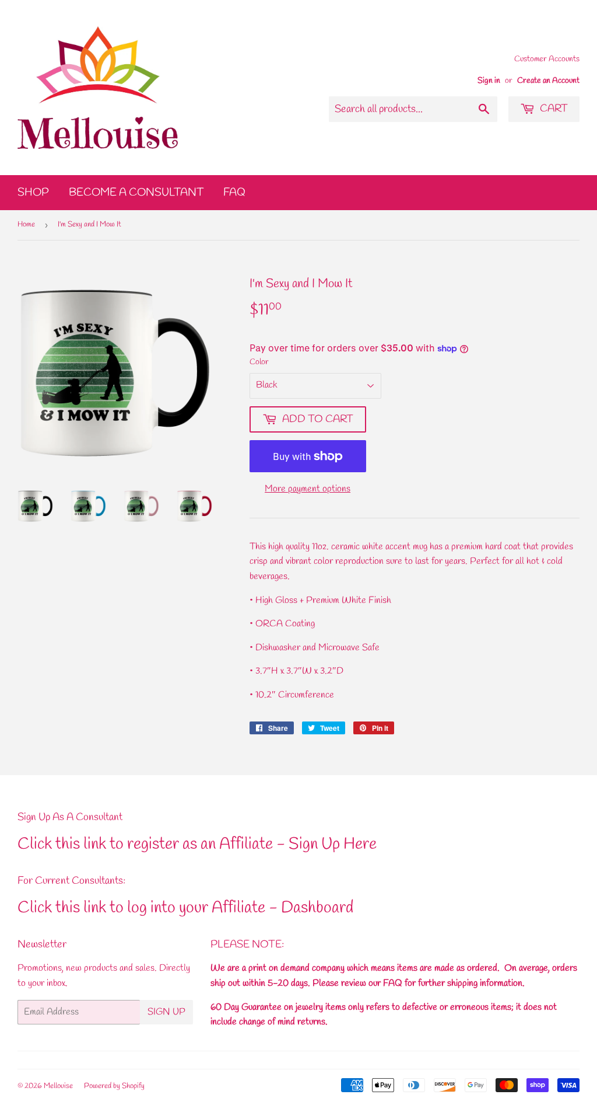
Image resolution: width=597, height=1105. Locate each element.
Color (259, 362)
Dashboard (317, 908)
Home (26, 224)
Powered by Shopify (114, 1086)
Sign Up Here (333, 844)
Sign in (488, 80)
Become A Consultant (136, 192)
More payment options (307, 489)
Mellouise (58, 1086)
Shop (33, 192)
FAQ (234, 192)
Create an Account (548, 80)
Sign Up (166, 1012)
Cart (553, 109)
